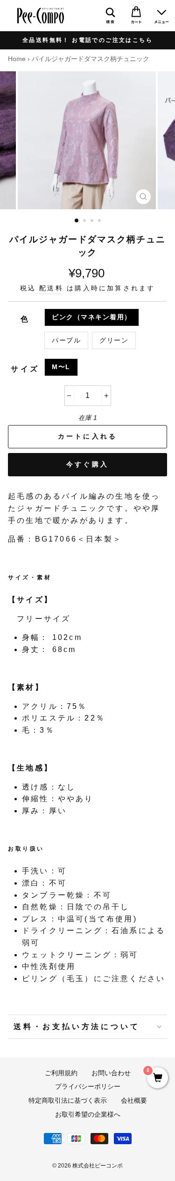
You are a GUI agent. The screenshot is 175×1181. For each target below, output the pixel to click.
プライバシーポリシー (87, 1086)
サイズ (25, 369)
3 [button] (93, 221)
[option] (87, 40)
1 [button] (77, 221)
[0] (157, 1078)
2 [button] (85, 221)
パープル (66, 340)
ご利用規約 (61, 1073)
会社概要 (134, 1100)
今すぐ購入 (87, 464)
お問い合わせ (111, 1073)
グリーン (113, 340)
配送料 (51, 288)
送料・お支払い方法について (77, 1026)
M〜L (61, 367)
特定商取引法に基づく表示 (67, 1100)
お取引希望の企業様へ (87, 1114)
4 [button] (100, 221)
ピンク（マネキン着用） (92, 317)
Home (17, 58)
